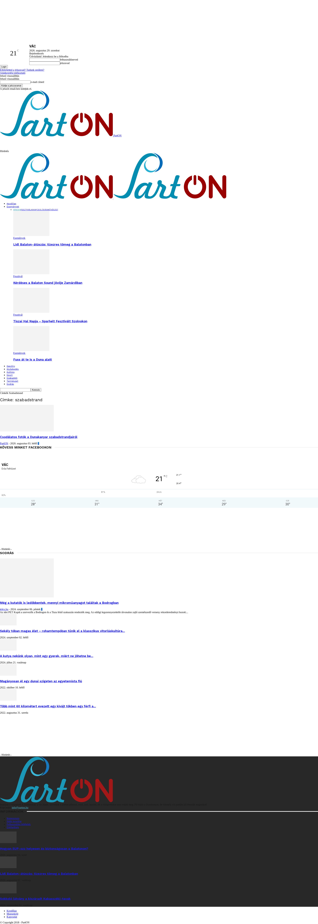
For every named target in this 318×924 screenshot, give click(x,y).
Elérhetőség (13, 827)
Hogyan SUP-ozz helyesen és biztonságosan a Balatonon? (44, 849)
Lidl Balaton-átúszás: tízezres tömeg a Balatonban (52, 244)
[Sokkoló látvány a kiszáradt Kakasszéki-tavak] (8, 892)
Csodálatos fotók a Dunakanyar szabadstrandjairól (38, 437)
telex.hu (4, 609)
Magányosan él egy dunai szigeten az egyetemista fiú (41, 681)
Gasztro (11, 366)
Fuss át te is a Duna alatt (32, 359)
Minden (17, 210)
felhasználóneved (69, 59)
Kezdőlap (11, 203)
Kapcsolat (12, 916)
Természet (12, 381)
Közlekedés (13, 369)
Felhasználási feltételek (19, 824)
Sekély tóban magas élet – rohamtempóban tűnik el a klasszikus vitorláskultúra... (62, 631)
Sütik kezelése (14, 821)
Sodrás (10, 384)
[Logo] (56, 197)
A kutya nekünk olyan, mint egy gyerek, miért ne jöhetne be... (46, 656)
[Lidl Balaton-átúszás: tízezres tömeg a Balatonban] (31, 235)
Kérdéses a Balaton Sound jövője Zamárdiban (47, 283)
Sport (10, 375)
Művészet (53, 210)
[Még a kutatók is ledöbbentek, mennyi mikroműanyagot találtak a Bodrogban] (27, 596)
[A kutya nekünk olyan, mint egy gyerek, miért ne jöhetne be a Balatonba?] (8, 649)
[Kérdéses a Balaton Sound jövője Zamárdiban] (31, 273)
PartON (4, 443)
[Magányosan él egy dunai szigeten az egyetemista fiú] (8, 674)
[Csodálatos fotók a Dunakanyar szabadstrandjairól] (27, 430)
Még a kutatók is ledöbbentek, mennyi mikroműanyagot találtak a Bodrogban (59, 603)
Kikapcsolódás (39, 210)
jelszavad (65, 63)
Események (13, 206)
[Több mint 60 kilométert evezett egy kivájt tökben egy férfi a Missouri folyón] (8, 699)
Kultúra (10, 372)
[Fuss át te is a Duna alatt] (31, 350)
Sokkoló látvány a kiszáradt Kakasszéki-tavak (35, 899)
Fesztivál (26, 210)
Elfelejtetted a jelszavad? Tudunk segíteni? (22, 69)
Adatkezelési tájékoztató (12, 72)
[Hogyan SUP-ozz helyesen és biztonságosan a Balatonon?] (8, 842)
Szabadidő (12, 378)
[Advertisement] (69, 144)
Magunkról (12, 913)
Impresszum (13, 818)
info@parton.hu (20, 807)
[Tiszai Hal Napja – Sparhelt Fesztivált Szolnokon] (31, 311)
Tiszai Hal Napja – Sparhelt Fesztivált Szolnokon (50, 321)
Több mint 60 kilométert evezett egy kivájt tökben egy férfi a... (48, 706)
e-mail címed (37, 82)
